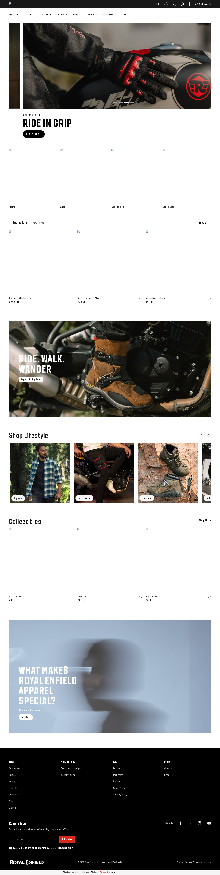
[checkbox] (10, 848)
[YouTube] (209, 823)
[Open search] (158, 4)
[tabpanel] (110, 268)
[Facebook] (180, 823)
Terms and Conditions (36, 848)
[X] (190, 823)
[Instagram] (199, 823)
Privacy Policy (65, 848)
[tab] (19, 222)
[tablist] (110, 222)
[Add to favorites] (72, 597)
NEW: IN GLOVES (20, 134)
